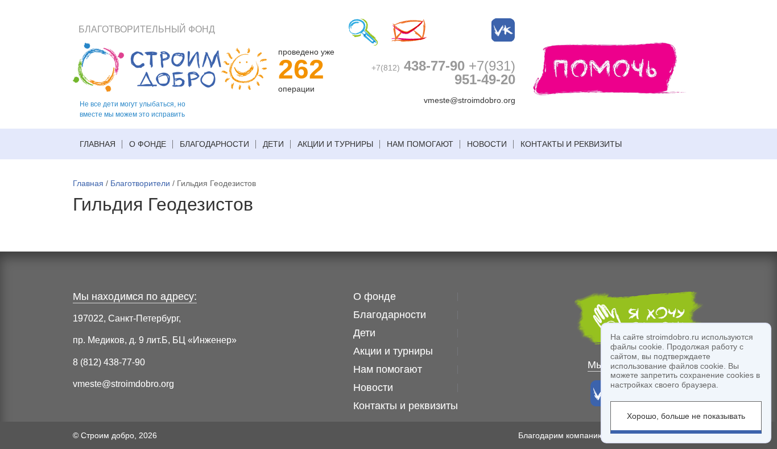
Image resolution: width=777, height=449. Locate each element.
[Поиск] (363, 32)
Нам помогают (420, 144)
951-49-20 (484, 72)
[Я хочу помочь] (610, 68)
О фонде (147, 144)
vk (503, 30)
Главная (97, 144)
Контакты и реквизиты (571, 144)
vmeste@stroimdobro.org (469, 100)
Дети (273, 144)
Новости (487, 144)
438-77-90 (418, 65)
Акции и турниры (335, 144)
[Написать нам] (409, 32)
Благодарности (214, 144)
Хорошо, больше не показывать (686, 416)
